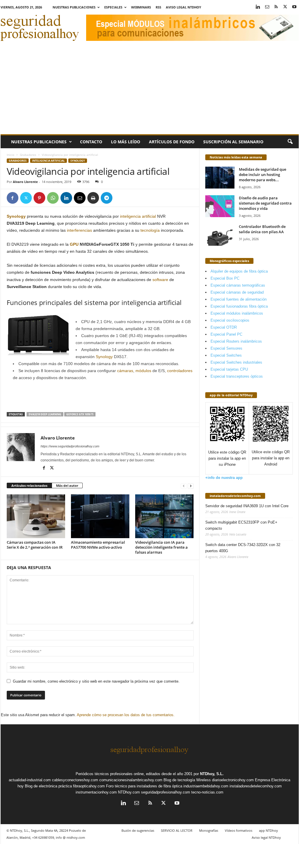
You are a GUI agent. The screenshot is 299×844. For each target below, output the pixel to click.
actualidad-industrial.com (30, 780)
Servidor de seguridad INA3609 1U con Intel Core (246, 506)
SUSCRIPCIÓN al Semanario (233, 141)
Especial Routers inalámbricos (236, 341)
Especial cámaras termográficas (238, 285)
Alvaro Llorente (25, 181)
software (160, 279)
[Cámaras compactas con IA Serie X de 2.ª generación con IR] (36, 516)
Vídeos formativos (238, 830)
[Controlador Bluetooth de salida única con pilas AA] (219, 235)
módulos (143, 370)
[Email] (80, 198)
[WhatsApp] (53, 198)
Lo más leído (125, 141)
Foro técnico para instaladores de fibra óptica (144, 786)
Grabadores (28, 155)
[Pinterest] (39, 198)
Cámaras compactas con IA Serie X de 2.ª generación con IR (34, 545)
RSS (158, 7)
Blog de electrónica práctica (48, 786)
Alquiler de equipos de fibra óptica (239, 271)
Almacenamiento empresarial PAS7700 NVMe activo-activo (98, 545)
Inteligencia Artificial (48, 161)
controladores (179, 370)
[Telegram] (106, 198)
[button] (290, 141)
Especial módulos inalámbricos (237, 313)
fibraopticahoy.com (89, 786)
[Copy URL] (120, 198)
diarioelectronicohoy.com (233, 780)
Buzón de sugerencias (137, 830)
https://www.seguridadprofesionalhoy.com (70, 446)
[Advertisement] (150, 90)
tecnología (149, 230)
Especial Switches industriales (236, 362)
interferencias (79, 230)
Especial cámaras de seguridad (237, 292)
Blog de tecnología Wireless (187, 780)
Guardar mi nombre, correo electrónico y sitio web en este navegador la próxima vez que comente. (96, 681)
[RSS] (276, 7)
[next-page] (191, 486)
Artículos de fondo (171, 141)
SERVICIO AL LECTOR (176, 830)
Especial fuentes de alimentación (239, 299)
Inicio (10, 155)
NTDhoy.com (129, 792)
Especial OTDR (224, 327)
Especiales (113, 7)
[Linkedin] (258, 7)
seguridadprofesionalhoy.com (165, 792)
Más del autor (67, 485)
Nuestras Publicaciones (74, 7)
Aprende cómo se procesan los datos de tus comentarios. (126, 715)
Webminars (141, 7)
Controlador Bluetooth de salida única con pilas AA (262, 229)
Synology (77, 161)
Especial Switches (226, 355)
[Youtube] (294, 7)
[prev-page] (184, 486)
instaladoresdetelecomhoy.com (235, 496)
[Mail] (267, 7)
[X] (285, 7)
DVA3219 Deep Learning (45, 414)
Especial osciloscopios (230, 320)
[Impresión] (93, 198)
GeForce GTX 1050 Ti (79, 414)
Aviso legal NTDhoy (183, 7)
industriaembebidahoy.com (205, 786)
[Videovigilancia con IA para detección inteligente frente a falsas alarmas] (164, 516)
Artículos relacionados (29, 485)
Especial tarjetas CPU (229, 369)
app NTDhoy (268, 830)
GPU (74, 244)
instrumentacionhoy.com (96, 792)
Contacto (91, 141)
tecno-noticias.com (207, 792)
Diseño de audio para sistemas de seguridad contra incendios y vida (265, 203)
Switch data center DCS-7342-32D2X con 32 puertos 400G (242, 548)
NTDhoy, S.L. (212, 774)
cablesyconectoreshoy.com (75, 780)
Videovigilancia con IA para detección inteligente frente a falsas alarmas (161, 547)
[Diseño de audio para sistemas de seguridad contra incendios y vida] (219, 206)
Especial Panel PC (226, 334)
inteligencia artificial (138, 216)
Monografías (208, 830)
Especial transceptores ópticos (237, 376)
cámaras (125, 370)
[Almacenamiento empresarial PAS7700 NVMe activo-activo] (100, 516)
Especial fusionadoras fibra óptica (239, 306)
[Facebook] (12, 198)
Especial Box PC (225, 278)
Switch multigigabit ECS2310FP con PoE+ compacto (241, 525)
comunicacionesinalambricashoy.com (130, 780)
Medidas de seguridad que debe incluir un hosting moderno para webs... (262, 174)
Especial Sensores (226, 348)
